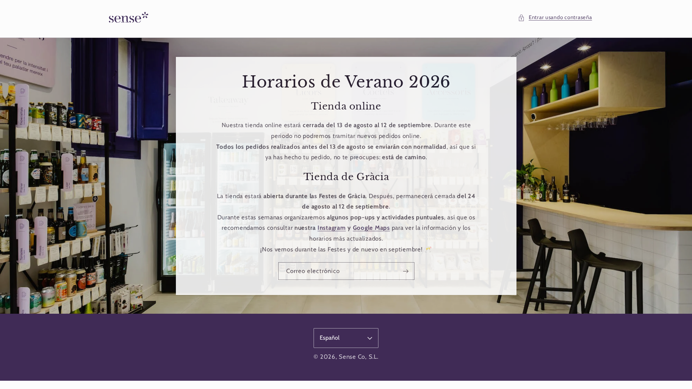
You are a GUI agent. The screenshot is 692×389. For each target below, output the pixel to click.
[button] (555, 17)
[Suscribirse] (405, 271)
